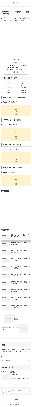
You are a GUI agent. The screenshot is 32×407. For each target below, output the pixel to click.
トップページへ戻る (8, 402)
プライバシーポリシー (23, 402)
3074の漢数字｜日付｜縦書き (15, 67)
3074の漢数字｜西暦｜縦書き (15, 69)
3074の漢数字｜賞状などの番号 (16, 72)
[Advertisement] (16, 39)
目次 (14, 59)
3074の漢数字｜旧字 (12, 63)
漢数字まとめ (6, 191)
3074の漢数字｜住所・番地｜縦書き (17, 65)
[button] (29, 361)
